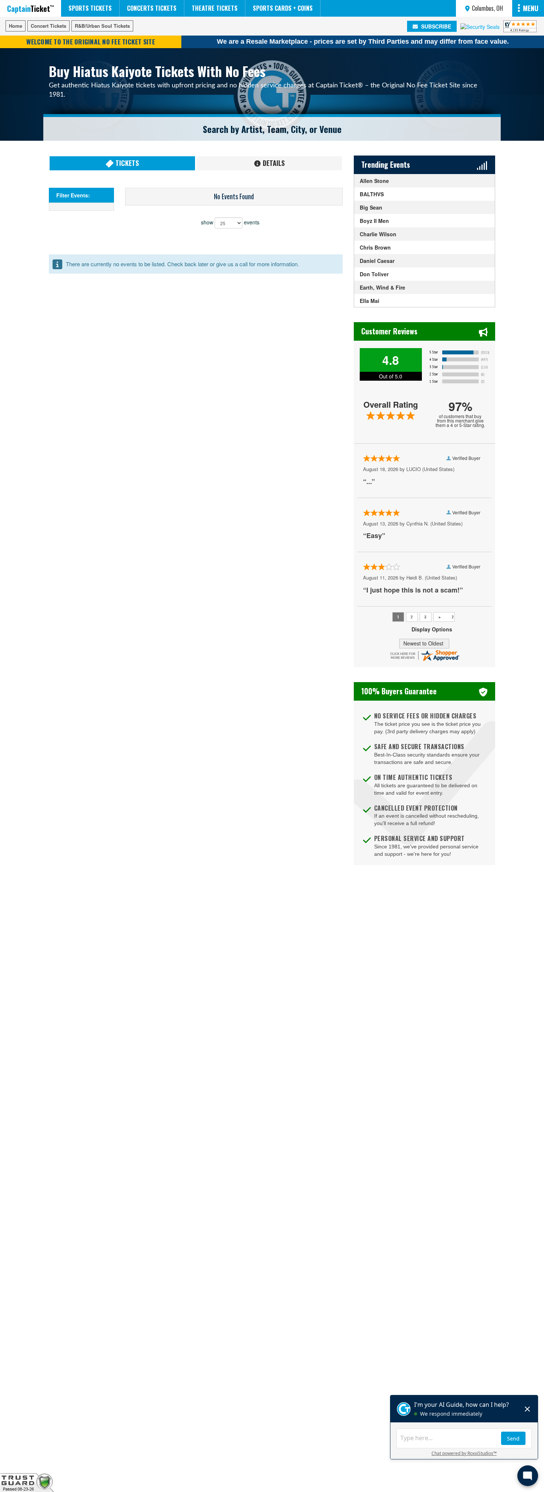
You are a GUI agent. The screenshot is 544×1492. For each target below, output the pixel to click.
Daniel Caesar (377, 260)
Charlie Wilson (378, 234)
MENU (530, 8)
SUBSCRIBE (435, 26)
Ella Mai (369, 300)
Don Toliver (374, 274)
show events (230, 222)
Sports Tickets (90, 8)
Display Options (432, 629)
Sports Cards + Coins (283, 8)
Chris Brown (375, 247)
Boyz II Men (374, 220)
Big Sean (371, 207)
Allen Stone (374, 180)
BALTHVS (372, 194)
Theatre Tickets (215, 8)
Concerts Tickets (152, 8)
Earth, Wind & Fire (382, 287)
